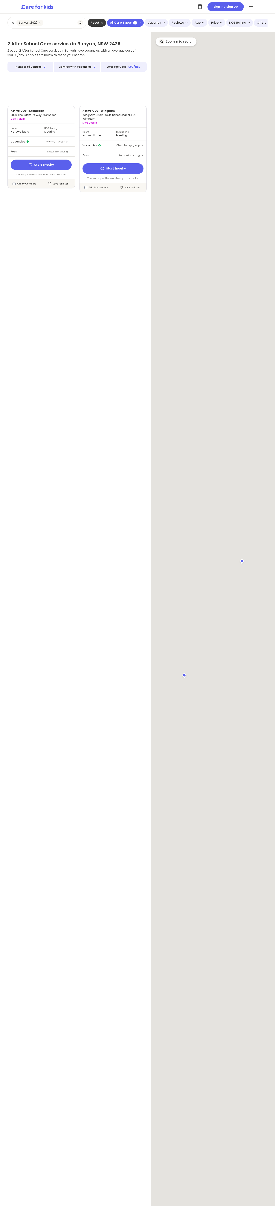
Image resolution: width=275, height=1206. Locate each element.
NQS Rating (237, 22)
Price (215, 22)
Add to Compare (26, 183)
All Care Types (122, 22)
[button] (184, 675)
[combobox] (47, 22)
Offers (261, 22)
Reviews (178, 22)
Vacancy (154, 22)
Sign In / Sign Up (225, 6)
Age (198, 22)
